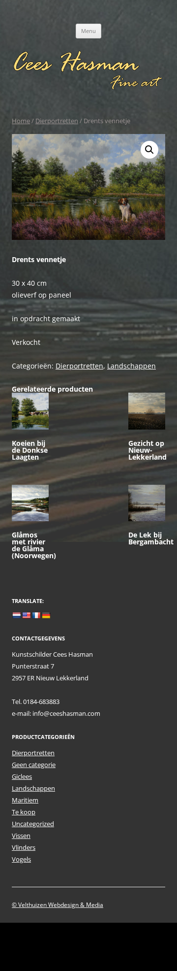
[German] (45, 615)
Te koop (23, 811)
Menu (88, 30)
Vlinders (23, 847)
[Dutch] (16, 615)
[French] (35, 615)
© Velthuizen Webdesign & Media (57, 905)
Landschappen (131, 365)
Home (21, 120)
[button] (149, 150)
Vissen (21, 835)
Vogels (21, 859)
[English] (26, 615)
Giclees (22, 776)
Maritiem (25, 800)
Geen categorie (34, 764)
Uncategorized (33, 823)
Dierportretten (56, 120)
